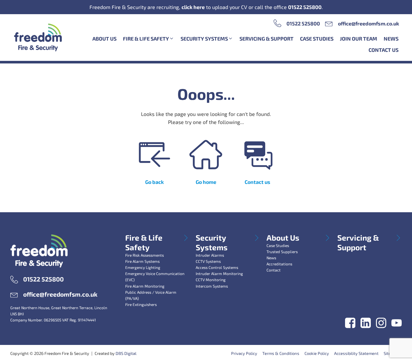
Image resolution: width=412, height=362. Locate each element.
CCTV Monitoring (211, 279)
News (271, 257)
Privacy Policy (244, 353)
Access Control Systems (217, 267)
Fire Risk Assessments (144, 255)
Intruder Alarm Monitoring (219, 273)
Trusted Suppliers (282, 251)
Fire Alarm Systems (142, 261)
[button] (148, 38)
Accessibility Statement (356, 353)
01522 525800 (305, 7)
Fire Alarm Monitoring (144, 286)
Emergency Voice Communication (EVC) (154, 276)
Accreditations (279, 264)
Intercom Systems (212, 286)
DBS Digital (126, 353)
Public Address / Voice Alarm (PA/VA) (150, 295)
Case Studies (278, 245)
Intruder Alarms (210, 255)
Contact (274, 270)
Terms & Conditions (280, 353)
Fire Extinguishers (141, 304)
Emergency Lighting (142, 267)
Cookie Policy (316, 353)
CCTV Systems (208, 261)
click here (193, 7)
